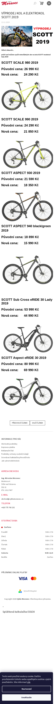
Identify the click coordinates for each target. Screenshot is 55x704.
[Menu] (49, 3)
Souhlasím (26, 697)
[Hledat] (35, 3)
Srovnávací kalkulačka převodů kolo (15, 457)
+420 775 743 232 (8, 507)
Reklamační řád (7, 450)
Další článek (37, 423)
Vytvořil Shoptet (30, 591)
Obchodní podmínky (9, 444)
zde (28, 682)
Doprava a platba (8, 447)
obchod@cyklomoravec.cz (12, 499)
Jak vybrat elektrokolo (10, 461)
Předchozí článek (20, 423)
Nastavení (27, 689)
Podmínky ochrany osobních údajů (14, 454)
